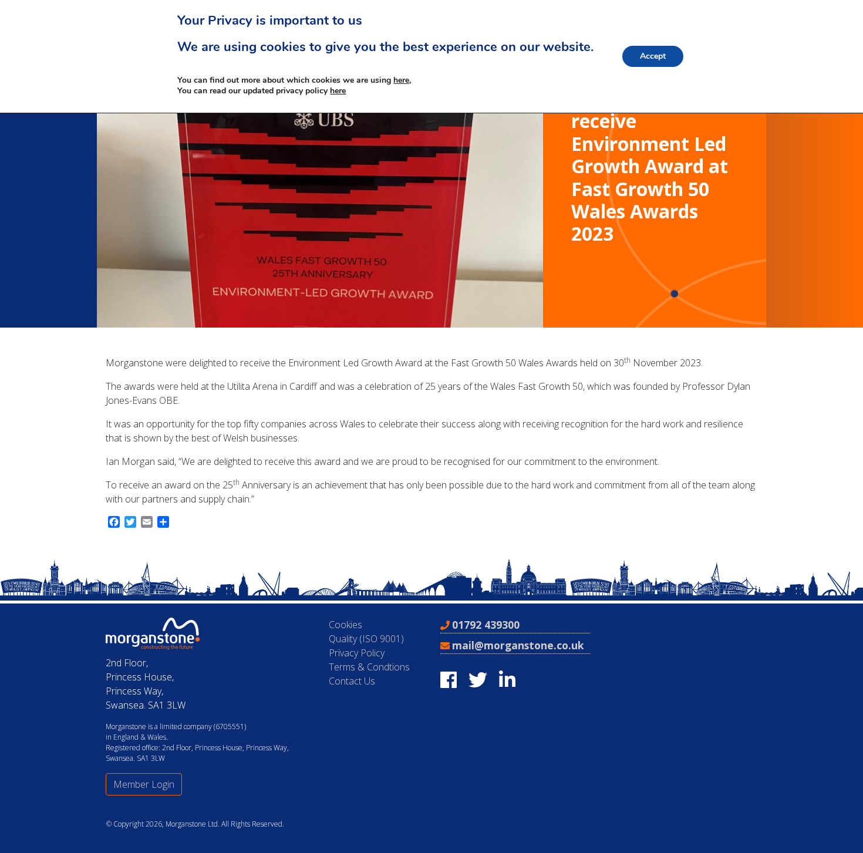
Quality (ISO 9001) (366, 638)
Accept (653, 56)
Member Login (143, 784)
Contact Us (352, 681)
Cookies (345, 624)
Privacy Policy (357, 652)
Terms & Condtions (369, 666)
